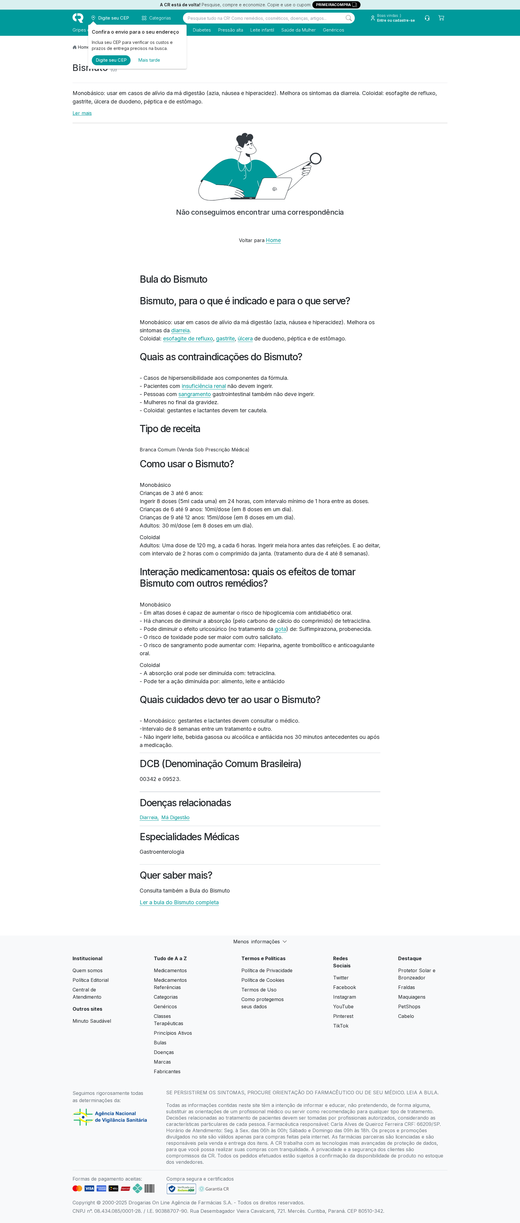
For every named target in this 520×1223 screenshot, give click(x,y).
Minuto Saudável (92, 1021)
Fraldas (406, 987)
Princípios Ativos (173, 1033)
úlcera (245, 338)
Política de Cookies (262, 980)
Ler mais (82, 113)
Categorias (166, 997)
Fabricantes (167, 1071)
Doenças (164, 1052)
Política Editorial (91, 980)
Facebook (344, 987)
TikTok (340, 1026)
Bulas (160, 1043)
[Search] (349, 18)
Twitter (341, 978)
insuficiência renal (204, 386)
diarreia (180, 330)
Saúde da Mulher (298, 30)
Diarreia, (149, 817)
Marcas (162, 1062)
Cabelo (406, 1016)
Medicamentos (170, 970)
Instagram (344, 997)
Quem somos (88, 970)
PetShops (409, 1006)
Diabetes (202, 30)
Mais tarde (149, 60)
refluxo (204, 338)
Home (84, 47)
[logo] (78, 18)
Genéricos (333, 30)
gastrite (225, 338)
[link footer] (181, 1189)
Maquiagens (412, 997)
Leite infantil (262, 30)
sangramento (194, 394)
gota (280, 629)
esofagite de (179, 338)
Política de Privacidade (266, 970)
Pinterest (343, 1016)
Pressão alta (230, 30)
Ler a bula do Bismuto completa (179, 902)
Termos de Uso (259, 990)
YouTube (343, 1006)
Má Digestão (175, 817)
